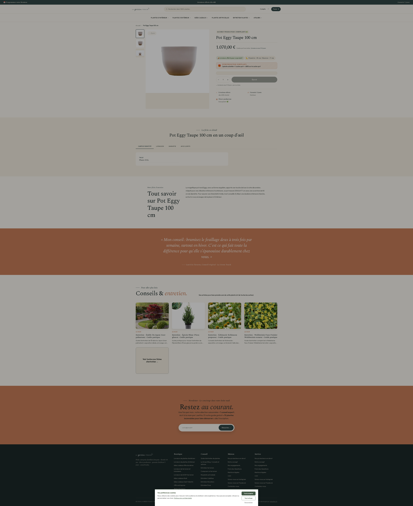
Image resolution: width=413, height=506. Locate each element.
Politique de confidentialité (183, 498)
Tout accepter (248, 493)
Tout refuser (249, 498)
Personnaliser (248, 502)
